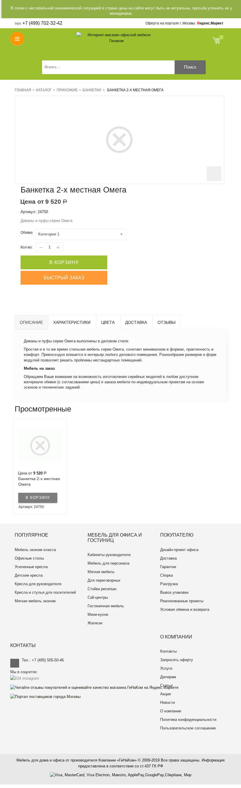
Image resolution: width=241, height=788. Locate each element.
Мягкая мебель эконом (35, 601)
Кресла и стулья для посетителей (45, 592)
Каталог (44, 90)
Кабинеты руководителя (109, 555)
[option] (40, 466)
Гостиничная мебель (106, 606)
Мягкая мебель (101, 572)
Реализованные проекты (181, 601)
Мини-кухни (98, 614)
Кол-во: (27, 247)
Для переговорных (104, 580)
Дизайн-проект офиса (179, 550)
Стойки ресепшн (102, 589)
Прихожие (67, 90)
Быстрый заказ (64, 277)
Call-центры (98, 597)
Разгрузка (169, 584)
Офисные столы (29, 558)
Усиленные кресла (31, 567)
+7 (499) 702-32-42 (42, 23)
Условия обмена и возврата (184, 609)
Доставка (136, 322)
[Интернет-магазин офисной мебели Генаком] (116, 38)
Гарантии (168, 567)
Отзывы (166, 322)
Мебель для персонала (108, 563)
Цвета (108, 322)
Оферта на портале (170, 23)
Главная (23, 90)
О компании (170, 711)
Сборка (166, 575)
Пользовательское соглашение (188, 728)
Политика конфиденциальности (188, 719)
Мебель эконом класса (35, 550)
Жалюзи (95, 623)
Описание (31, 322)
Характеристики (72, 322)
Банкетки (92, 90)
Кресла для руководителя (38, 584)
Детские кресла (29, 575)
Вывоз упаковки (174, 592)
